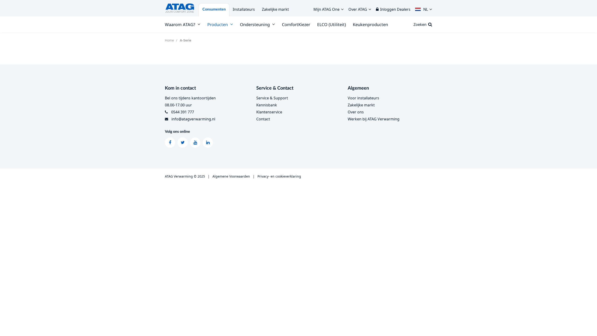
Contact (263, 119)
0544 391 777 (182, 112)
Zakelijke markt (275, 9)
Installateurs (244, 9)
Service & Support (272, 98)
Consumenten (214, 9)
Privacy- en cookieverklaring (279, 176)
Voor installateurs (363, 98)
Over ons (356, 112)
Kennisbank (266, 105)
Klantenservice (269, 112)
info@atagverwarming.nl (193, 119)
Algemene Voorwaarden (231, 176)
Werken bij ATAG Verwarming (373, 119)
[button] (423, 8)
